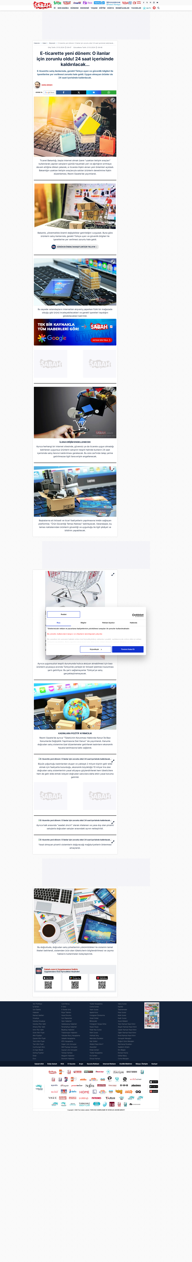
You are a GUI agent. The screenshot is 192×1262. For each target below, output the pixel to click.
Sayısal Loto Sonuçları (69, 1050)
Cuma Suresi (94, 1007)
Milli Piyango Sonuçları (69, 1047)
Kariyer (154, 1064)
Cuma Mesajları (123, 1058)
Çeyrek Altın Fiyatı (39, 1038)
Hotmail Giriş (94, 1035)
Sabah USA (39, 1064)
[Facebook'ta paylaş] (63, 92)
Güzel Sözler (94, 1018)
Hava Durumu (66, 1015)
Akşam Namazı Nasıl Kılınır (127, 1027)
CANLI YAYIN (139, 2)
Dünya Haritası (95, 1058)
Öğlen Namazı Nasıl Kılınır (127, 1033)
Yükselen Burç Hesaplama (70, 1035)
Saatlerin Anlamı (123, 1047)
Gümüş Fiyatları (38, 1053)
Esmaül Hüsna (123, 1053)
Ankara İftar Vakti (39, 1027)
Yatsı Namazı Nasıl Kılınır (126, 1024)
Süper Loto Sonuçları (68, 1044)
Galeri (45, 43)
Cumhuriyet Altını (39, 1047)
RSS (62, 1064)
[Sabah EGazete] (151, 1031)
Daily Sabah (52, 1064)
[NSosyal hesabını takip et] (150, 2)
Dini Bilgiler (122, 1050)
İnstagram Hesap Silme (98, 1024)
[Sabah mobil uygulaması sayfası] (39, 970)
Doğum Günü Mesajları (126, 1041)
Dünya (110, 8)
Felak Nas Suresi (96, 1030)
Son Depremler (66, 1018)
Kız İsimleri (93, 1056)
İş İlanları (36, 1007)
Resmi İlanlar (122, 8)
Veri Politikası (37, 1004)
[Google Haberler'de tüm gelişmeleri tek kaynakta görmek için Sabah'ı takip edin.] (75, 333)
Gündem (74, 8)
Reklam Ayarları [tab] (108, 623)
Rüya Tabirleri (66, 1012)
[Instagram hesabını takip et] (154, 2)
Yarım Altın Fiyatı (39, 1041)
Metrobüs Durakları (96, 1038)
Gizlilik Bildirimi (125, 1064)
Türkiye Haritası (66, 1053)
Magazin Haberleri (67, 1056)
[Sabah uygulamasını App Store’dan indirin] (48, 982)
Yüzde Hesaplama (96, 1004)
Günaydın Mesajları (124, 1038)
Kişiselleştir (94, 649)
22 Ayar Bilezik (38, 1050)
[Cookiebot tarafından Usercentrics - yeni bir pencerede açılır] (134, 615)
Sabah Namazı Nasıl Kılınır (127, 1030)
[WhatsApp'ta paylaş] (108, 92)
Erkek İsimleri (94, 1050)
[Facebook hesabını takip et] (143, 2)
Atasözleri (93, 1047)
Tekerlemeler (122, 1009)
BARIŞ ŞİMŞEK (47, 85)
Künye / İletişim (142, 1064)
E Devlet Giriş (66, 1009)
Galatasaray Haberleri (69, 1024)
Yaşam (94, 8)
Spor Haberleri (66, 1021)
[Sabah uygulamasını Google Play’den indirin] (75, 982)
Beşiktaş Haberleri (67, 1030)
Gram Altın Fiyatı (38, 1033)
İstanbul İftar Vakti (39, 1024)
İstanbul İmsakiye (39, 1021)
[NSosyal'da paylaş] (93, 92)
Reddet (63, 614)
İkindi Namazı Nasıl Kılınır (127, 1035)
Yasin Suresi (94, 1009)
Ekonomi (84, 8)
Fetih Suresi (94, 1033)
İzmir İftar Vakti (38, 1030)
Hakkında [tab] (133, 623)
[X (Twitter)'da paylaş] (78, 92)
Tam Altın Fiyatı (38, 1044)
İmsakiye (36, 1018)
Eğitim (102, 8)
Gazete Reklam (93, 1064)
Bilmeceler (93, 1021)
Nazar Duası (94, 1027)
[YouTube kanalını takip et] (157, 2)
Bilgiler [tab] (83, 623)
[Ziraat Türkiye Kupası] (154, 8)
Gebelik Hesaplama (68, 1038)
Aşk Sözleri (93, 1041)
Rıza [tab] (58, 623)
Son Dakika (63, 8)
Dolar (35, 1056)
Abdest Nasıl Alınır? (96, 1044)
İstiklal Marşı (122, 1056)
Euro (34, 1058)
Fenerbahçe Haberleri (69, 1027)
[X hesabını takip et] (147, 2)
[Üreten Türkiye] (113, 2)
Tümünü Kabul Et (128, 649)
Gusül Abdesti (123, 1021)
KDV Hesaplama (67, 1041)
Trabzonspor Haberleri (69, 1033)
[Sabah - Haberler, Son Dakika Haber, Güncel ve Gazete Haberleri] (42, 5)
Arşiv (81, 1064)
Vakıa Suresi (122, 1004)
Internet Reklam (109, 1064)
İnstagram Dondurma (97, 1015)
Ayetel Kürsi (94, 1012)
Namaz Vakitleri (38, 1015)
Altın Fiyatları (37, 1035)
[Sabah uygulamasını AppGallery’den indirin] (102, 982)
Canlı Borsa (65, 1004)
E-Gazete (71, 1064)
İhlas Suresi (122, 1012)
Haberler (37, 43)
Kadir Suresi (122, 1018)
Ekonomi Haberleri (67, 1058)
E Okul (63, 1007)
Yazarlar (136, 8)
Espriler (120, 1007)
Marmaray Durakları (125, 1044)
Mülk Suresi (122, 1015)
